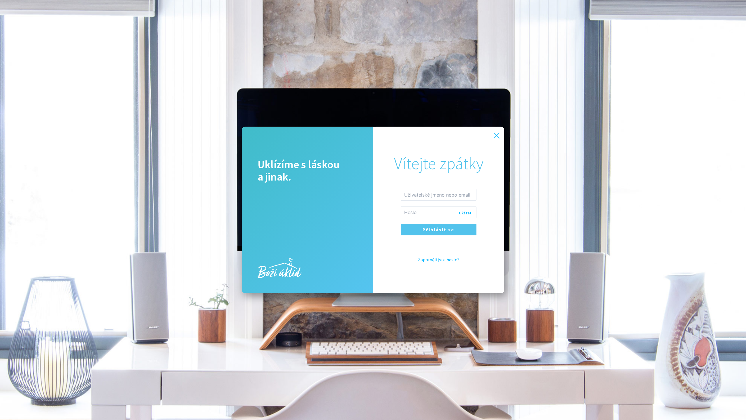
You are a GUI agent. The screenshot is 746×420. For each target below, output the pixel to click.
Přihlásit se (438, 229)
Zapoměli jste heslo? (439, 259)
